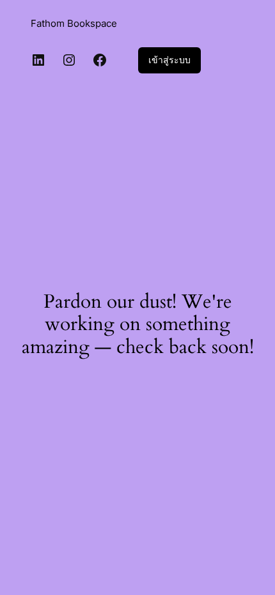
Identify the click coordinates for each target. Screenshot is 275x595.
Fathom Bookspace (74, 23)
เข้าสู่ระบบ (169, 59)
